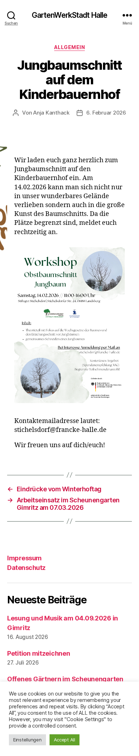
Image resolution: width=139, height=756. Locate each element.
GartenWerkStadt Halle (70, 15)
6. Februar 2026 (106, 112)
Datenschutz (26, 567)
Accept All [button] (64, 739)
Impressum (24, 558)
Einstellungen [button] (27, 739)
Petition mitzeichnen (38, 653)
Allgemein (69, 47)
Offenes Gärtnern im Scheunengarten (65, 679)
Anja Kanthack (51, 112)
